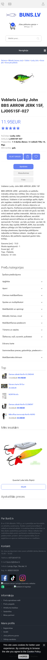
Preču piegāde (8, 604)
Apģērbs (6, 281)
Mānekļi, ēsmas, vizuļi (12, 316)
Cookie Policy (33, 651)
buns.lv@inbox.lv (13, 562)
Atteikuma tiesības (10, 608)
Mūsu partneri (8, 615)
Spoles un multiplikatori (12, 302)
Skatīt (23, 487)
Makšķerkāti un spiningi (12, 309)
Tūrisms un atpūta (10, 330)
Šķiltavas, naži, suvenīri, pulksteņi (17, 336)
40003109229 (13, 570)
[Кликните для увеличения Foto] (23, 78)
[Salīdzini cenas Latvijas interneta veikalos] (18, 583)
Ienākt (5, 632)
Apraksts (23, 166)
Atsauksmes (23, 173)
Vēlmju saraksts (9, 639)
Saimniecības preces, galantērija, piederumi (21, 350)
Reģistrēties (8, 628)
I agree (23, 656)
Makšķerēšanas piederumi (14, 323)
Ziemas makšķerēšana (12, 295)
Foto (23, 180)
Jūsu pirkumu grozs (11, 636)
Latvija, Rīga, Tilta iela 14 (17, 566)
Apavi (4, 288)
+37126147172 (14, 558)
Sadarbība (7, 611)
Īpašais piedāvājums (11, 274)
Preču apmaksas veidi (11, 600)
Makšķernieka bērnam (12, 357)
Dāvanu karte (8, 343)
